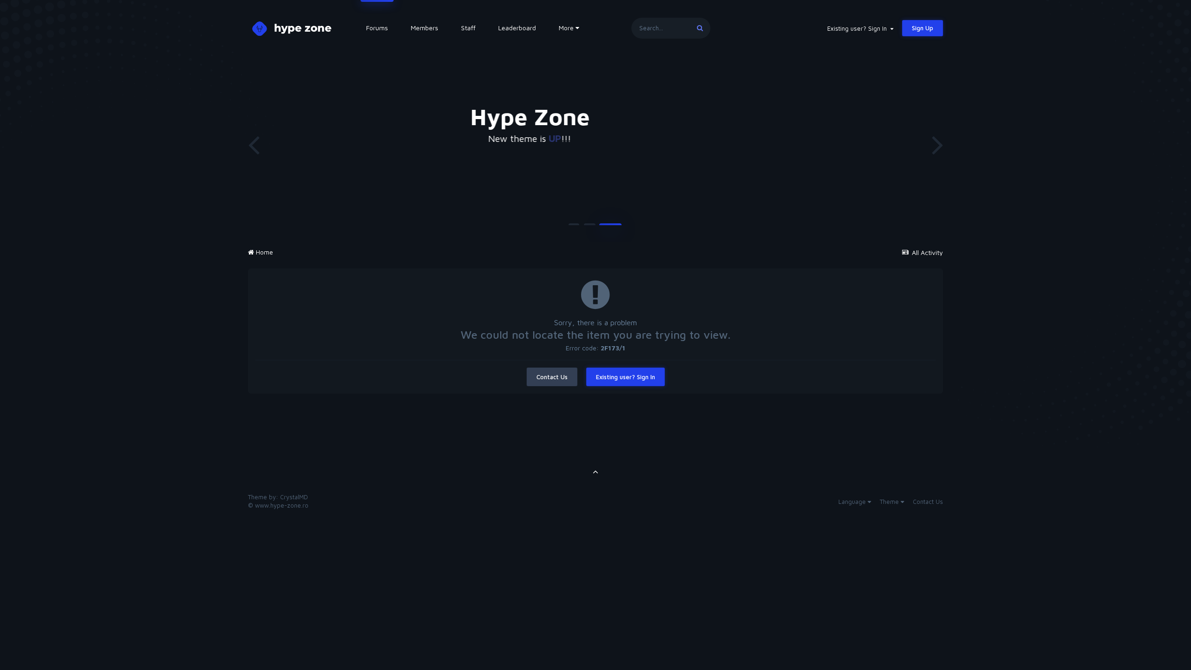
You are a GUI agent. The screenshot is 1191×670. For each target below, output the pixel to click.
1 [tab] (574, 228)
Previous (253, 144)
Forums (377, 28)
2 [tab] (589, 228)
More (566, 28)
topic (814, 138)
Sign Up (922, 28)
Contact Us (552, 377)
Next (937, 144)
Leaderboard (517, 28)
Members (424, 28)
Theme (890, 501)
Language (853, 501)
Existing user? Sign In (858, 28)
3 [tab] (610, 228)
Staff (468, 28)
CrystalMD (294, 497)
